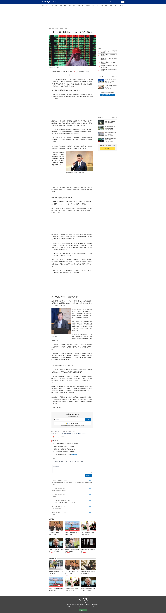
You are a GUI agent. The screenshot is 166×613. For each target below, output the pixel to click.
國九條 (59, 431)
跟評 (90, 480)
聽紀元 (88, 5)
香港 (74, 5)
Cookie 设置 (83, 610)
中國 (52, 5)
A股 (56, 431)
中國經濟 (61, 28)
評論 (65, 5)
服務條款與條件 (77, 425)
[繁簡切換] (71, 75)
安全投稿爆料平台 (75, 454)
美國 (56, 5)
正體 (53, 1)
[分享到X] (59, 75)
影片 (83, 5)
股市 (74, 431)
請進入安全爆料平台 (107, 95)
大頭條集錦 (60, 433)
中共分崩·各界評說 (76, 433)
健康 (79, 5)
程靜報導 (84, 433)
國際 (61, 5)
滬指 (70, 431)
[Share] (49, 535)
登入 (123, 1)
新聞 (53, 28)
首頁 (43, 5)
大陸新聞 (56, 28)
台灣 (70, 5)
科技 (97, 5)
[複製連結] (62, 75)
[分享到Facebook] (52, 75)
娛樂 (102, 5)
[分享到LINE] (56, 75)
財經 (93, 5)
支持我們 (107, 148)
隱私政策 (82, 425)
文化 (106, 5)
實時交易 (65, 431)
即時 (47, 5)
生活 (111, 5)
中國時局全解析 (67, 433)
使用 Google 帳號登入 (73, 423)
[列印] (65, 75)
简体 (55, 1)
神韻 (115, 5)
